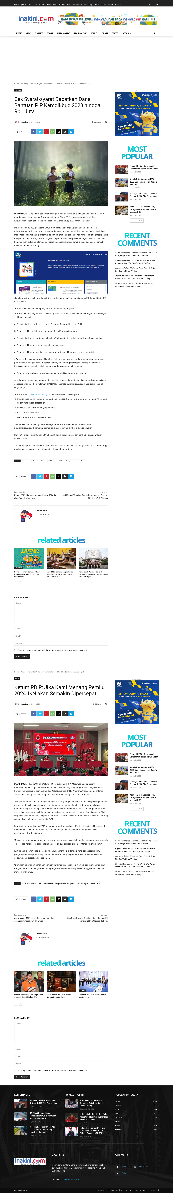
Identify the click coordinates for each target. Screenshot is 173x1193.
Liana (117, 252)
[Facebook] (149, 4)
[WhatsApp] (52, 131)
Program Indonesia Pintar (75, 461)
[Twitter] (157, 4)
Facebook (126, 1166)
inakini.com (24, 122)
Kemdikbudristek (39, 461)
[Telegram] (71, 131)
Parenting (24, 84)
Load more (136, 220)
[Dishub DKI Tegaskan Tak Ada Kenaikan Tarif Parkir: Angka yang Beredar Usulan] (20, 1130)
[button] (155, 33)
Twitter (125, 1173)
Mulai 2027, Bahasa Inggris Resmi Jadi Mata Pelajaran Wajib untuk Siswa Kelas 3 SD (60, 574)
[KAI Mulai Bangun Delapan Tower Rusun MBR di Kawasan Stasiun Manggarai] (20, 1116)
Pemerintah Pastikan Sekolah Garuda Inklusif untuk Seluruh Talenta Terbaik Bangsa (93, 574)
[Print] (65, 131)
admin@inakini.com (70, 1179)
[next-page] (20, 583)
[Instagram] (153, 4)
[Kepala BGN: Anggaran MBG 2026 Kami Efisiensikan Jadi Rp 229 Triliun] (121, 182)
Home (16, 84)
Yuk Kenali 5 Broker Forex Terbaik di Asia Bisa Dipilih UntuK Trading (91, 1103)
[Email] (58, 131)
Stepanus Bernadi (122, 260)
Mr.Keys (118, 283)
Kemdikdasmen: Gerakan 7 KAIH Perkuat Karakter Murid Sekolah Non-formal (27, 574)
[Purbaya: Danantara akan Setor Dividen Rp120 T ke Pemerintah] (121, 196)
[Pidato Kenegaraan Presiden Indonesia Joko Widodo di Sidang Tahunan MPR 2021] (71, 1131)
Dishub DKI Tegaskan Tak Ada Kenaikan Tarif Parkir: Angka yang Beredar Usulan (42, 1129)
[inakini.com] (16, 122)
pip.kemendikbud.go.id (39, 394)
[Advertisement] (86, 57)
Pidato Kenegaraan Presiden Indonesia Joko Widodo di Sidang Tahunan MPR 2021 (92, 1130)
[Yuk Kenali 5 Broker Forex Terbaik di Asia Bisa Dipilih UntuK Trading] (71, 1103)
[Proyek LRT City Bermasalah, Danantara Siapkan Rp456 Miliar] (121, 169)
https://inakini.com (42, 514)
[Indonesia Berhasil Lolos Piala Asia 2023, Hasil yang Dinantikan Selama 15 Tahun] (71, 1117)
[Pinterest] (46, 131)
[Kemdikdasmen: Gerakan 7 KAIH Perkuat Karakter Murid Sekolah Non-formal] (29, 558)
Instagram (143, 1166)
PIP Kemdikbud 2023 (56, 461)
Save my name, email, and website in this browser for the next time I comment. (52, 650)
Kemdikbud (26, 461)
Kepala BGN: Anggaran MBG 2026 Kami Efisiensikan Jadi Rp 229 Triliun (143, 182)
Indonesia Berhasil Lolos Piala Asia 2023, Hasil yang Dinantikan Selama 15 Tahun (94, 1117)
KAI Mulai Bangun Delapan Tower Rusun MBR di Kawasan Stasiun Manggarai (43, 1115)
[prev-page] (16, 583)
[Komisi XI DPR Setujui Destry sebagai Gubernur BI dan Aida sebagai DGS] (121, 210)
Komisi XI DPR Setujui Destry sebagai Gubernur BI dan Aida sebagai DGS (143, 209)
